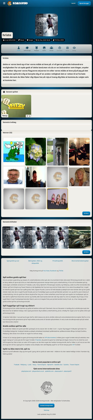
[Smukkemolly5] (79, 151)
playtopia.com (26, 371)
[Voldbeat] (57, 151)
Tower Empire (74, 364)
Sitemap (46, 410)
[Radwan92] (36, 199)
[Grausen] (57, 177)
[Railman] (14, 177)
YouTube (46, 271)
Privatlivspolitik (58, 261)
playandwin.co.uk (38, 371)
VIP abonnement (50, 337)
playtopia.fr (68, 371)
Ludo (29, 364)
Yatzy (34, 364)
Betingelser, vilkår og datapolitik (35, 262)
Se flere (86, 213)
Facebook (53, 271)
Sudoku (66, 364)
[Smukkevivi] (14, 199)
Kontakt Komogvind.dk (46, 406)
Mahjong (24, 364)
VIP (73, 345)
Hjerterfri (50, 364)
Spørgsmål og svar (13, 261)
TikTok (61, 271)
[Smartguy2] (36, 177)
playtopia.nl (59, 371)
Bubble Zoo (58, 364)
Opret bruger (84, 3)
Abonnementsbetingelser (80, 261)
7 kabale (16, 364)
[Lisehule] (36, 151)
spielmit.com (49, 371)
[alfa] (80, 237)
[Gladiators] (14, 151)
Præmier (38, 340)
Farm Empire (42, 364)
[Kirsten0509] (57, 199)
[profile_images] (13, 237)
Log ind (73, 3)
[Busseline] (79, 177)
